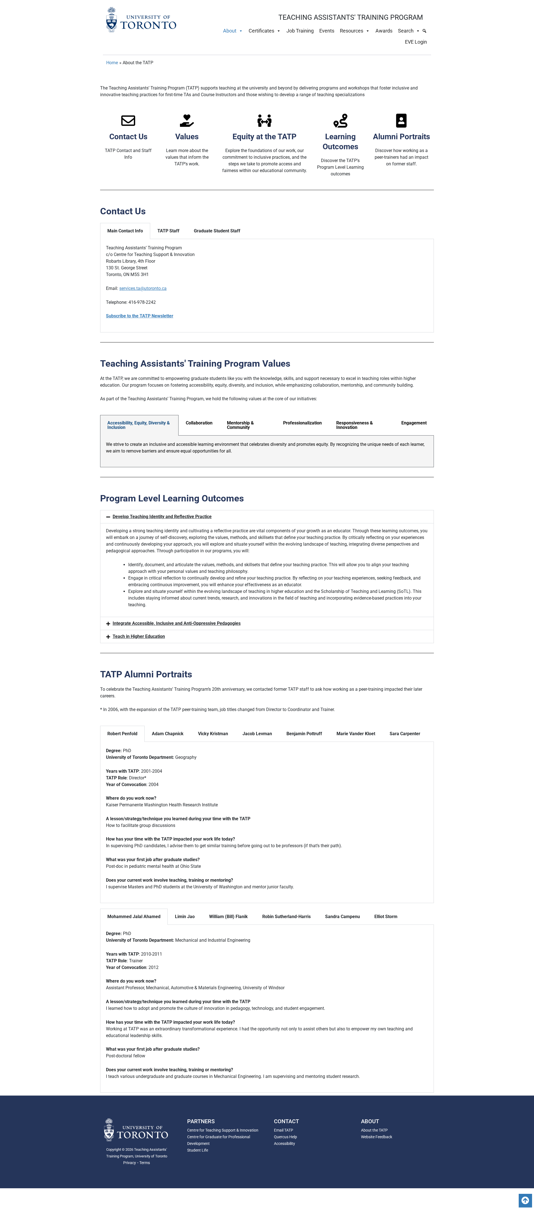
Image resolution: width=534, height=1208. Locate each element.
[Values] (187, 121)
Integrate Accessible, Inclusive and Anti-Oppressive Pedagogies (177, 623)
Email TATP (283, 1130)
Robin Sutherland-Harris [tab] (286, 916)
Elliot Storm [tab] (385, 916)
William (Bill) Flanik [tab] (228, 916)
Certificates (261, 31)
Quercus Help (285, 1137)
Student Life (197, 1150)
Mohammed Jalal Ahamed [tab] (133, 916)
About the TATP (374, 1130)
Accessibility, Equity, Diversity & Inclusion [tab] (138, 425)
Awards (383, 31)
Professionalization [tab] (302, 423)
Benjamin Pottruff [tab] (304, 733)
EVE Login (416, 42)
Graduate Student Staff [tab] (217, 230)
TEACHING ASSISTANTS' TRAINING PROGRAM (350, 17)
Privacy (129, 1162)
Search (406, 31)
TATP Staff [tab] (168, 230)
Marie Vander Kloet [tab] (356, 733)
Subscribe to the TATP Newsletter (139, 316)
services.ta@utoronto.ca (143, 288)
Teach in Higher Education (139, 636)
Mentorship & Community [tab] (240, 425)
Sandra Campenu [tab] (342, 916)
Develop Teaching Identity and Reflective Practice (162, 516)
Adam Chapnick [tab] (168, 733)
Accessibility (284, 1143)
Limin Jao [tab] (185, 916)
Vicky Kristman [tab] (213, 733)
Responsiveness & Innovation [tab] (354, 425)
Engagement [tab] (414, 423)
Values (187, 136)
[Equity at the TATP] (264, 121)
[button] (267, 516)
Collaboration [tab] (199, 423)
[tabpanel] (267, 285)
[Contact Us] (128, 121)
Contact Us (128, 136)
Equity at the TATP (264, 136)
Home (112, 62)
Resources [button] (351, 31)
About (229, 31)
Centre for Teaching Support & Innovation (222, 1130)
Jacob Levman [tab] (257, 733)
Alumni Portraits (401, 136)
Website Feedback (376, 1137)
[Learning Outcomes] (340, 121)
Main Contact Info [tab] (125, 230)
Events (326, 31)
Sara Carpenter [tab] (405, 733)
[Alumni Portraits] (401, 121)
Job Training (300, 31)
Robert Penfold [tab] (122, 733)
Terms (144, 1162)
